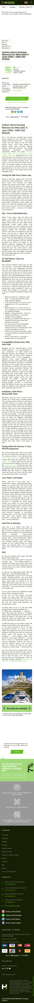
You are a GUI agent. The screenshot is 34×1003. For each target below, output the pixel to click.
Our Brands (5, 835)
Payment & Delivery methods (10, 855)
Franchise (4, 845)
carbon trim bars (10, 465)
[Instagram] (7, 968)
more (17, 695)
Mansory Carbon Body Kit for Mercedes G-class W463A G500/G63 (17, 153)
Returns (4, 858)
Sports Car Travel (7, 851)
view (17, 752)
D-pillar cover (6, 461)
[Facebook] (5, 968)
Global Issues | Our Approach (17, 102)
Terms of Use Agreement (9, 871)
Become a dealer (7, 848)
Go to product (17, 90)
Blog (3, 865)
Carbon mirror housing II (10, 458)
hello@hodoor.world (20, 661)
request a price (17, 98)
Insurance (5, 861)
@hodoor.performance (33, 986)
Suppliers (4, 841)
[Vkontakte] (3, 968)
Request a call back (13, 775)
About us (4, 868)
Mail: (12, 906)
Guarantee (5, 838)
